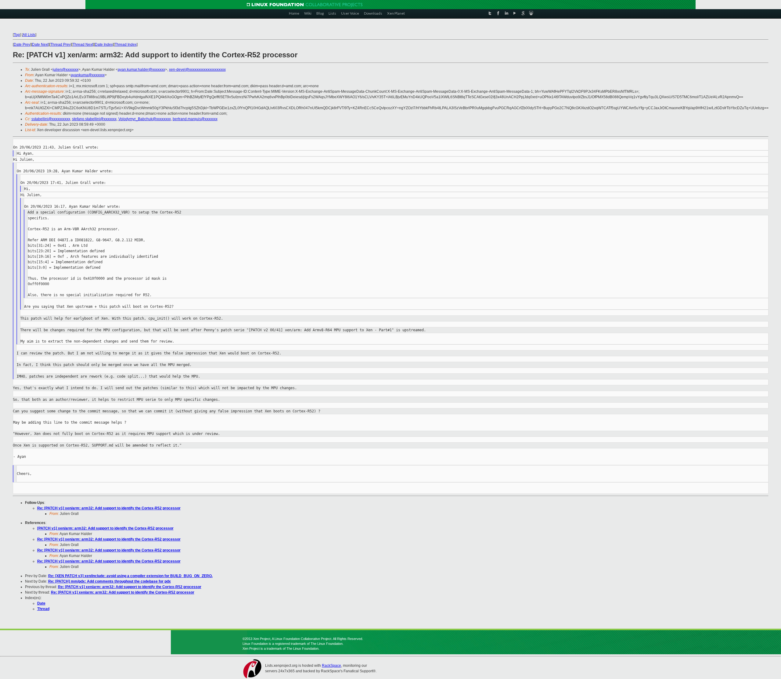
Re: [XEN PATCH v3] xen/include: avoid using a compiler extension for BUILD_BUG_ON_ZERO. (130, 576)
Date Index (104, 44)
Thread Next (83, 44)
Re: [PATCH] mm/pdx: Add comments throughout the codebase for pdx (109, 581)
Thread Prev (60, 44)
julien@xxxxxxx (65, 69)
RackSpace (331, 665)
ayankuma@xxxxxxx (88, 75)
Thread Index (126, 44)
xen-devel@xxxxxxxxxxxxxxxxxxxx (197, 69)
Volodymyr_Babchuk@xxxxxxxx (144, 119)
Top (17, 35)
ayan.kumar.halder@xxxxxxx (141, 69)
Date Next (40, 44)
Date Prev (22, 44)
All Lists (29, 35)
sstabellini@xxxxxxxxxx (50, 119)
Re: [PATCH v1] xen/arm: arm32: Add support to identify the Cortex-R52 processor (109, 508)
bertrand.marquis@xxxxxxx (195, 119)
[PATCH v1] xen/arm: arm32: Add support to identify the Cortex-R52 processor (105, 528)
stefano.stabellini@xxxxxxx (94, 119)
